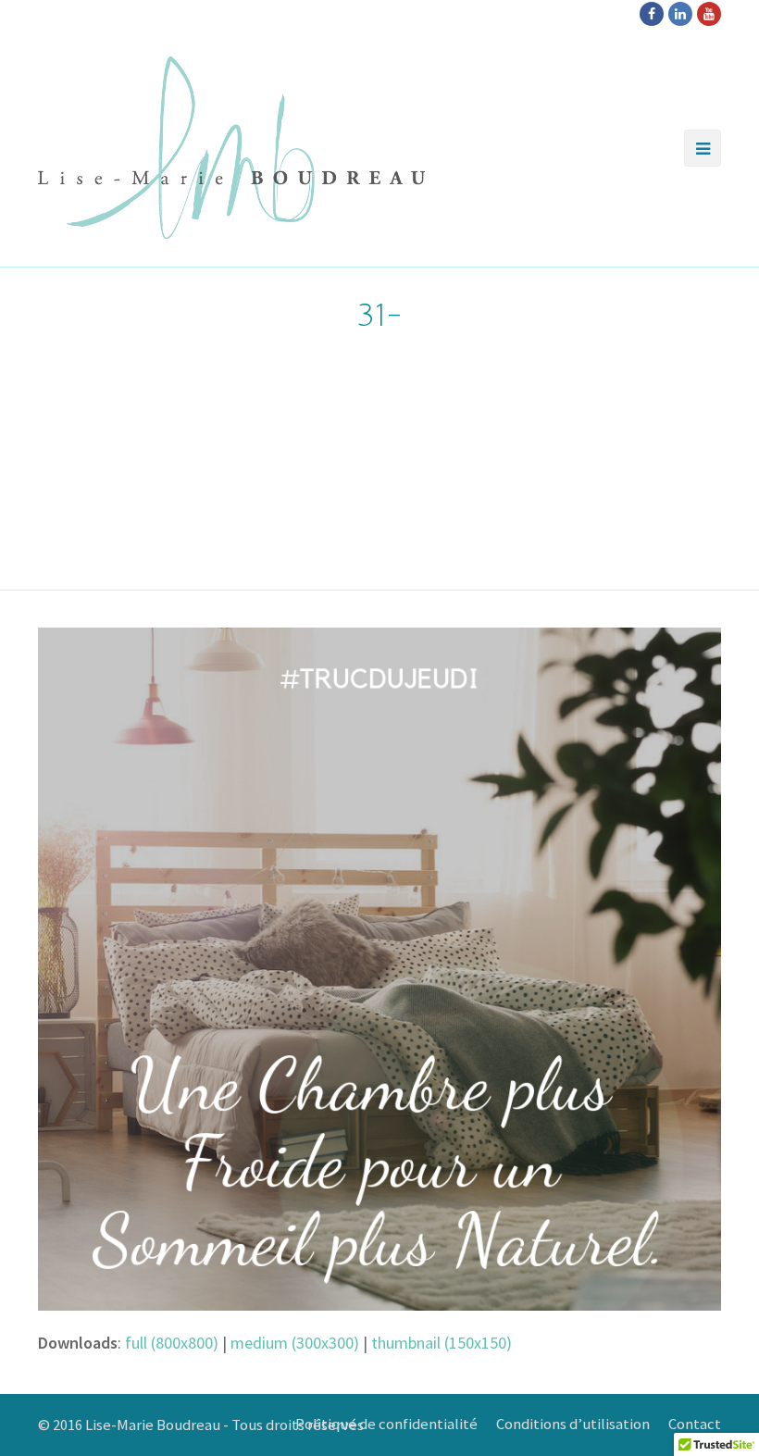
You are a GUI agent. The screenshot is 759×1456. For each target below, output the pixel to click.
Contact (694, 1424)
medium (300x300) (294, 1342)
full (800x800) (171, 1342)
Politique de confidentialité (386, 1424)
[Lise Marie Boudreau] (231, 147)
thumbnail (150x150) (441, 1342)
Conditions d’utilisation (573, 1424)
